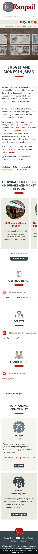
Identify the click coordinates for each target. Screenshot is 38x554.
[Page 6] (19, 253)
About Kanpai (28, 538)
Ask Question (19, 465)
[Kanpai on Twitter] (32, 22)
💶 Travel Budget (7, 26)
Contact (14, 541)
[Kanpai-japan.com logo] (18, 7)
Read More (20, 552)
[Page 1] (11, 253)
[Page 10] (26, 253)
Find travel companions (19, 514)
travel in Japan (7, 149)
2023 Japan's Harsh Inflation (15, 224)
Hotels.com (21, 297)
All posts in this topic (19, 259)
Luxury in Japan (7, 378)
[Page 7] (21, 253)
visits (26, 125)
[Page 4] (16, 253)
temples (18, 130)
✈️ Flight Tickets (20, 26)
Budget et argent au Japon (13, 394)
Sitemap (23, 541)
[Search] (34, 16)
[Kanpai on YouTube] (35, 22)
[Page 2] (12, 253)
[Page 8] (23, 253)
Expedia (32, 297)
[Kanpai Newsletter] (24, 22)
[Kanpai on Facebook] (29, 22)
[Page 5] (18, 253)
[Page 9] (25, 253)
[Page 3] (14, 253)
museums (26, 130)
